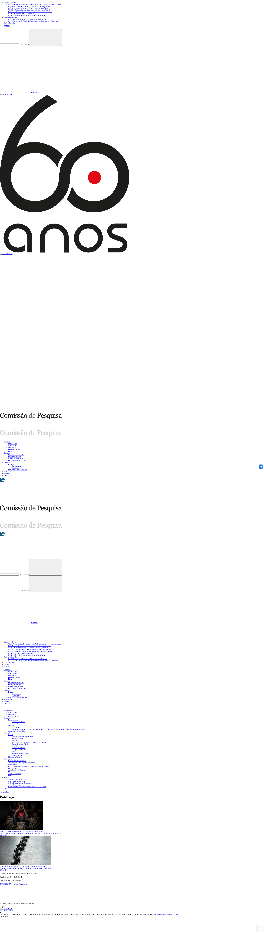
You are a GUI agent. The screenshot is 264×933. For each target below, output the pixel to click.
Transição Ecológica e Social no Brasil (20, 785)
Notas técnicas (13, 764)
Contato (6, 25)
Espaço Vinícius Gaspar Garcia (22, 737)
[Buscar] (15, 558)
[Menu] (15, 504)
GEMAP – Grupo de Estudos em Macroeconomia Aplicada (27, 19)
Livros (10, 772)
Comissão (7, 442)
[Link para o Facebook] (15, 60)
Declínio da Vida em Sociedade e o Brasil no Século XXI (27, 787)
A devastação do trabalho (16, 781)
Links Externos (17, 755)
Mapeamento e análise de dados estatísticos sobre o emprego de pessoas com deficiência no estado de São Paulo (48, 729)
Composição (12, 447)
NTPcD (10, 735)
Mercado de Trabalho (15, 757)
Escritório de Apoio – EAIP (17, 460)
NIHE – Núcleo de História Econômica (21, 14)
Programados (16, 466)
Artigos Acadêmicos (14, 774)
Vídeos (6, 473)
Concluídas (12, 725)
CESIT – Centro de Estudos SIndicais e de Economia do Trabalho (29, 10)
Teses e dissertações (18, 748)
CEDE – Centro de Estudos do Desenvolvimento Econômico (28, 8)
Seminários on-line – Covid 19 (18, 779)
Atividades (7, 462)
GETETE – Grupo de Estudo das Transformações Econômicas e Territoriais (33, 21)
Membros (15, 740)
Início (2, 792)
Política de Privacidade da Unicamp (166, 914)
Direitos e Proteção (18, 722)
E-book (14, 746)
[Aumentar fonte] (15, 76)
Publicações (8, 471)
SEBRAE (11, 775)
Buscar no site (24, 44)
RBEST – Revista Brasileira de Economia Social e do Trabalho (28, 766)
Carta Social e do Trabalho (17, 770)
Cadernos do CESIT (15, 768)
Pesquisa (7, 453)
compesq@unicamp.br (20, 884)
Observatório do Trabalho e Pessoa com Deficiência (29, 742)
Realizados (15, 468)
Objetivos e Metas (18, 738)
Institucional (8, 711)
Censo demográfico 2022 (20, 753)
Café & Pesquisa (9, 23)
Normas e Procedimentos (16, 458)
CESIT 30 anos (13, 716)
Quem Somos (12, 445)
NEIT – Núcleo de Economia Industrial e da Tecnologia (26, 15)
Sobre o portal (12, 444)
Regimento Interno (14, 449)
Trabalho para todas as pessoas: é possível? (22, 762)
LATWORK (16, 727)
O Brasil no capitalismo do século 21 (20, 783)
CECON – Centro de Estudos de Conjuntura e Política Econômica (29, 6)
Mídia (14, 751)
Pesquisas (7, 718)
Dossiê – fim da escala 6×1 (17, 761)
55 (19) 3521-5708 (6, 884)
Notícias (6, 475)
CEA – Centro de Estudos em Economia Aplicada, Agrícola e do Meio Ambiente (34, 4)
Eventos (11, 464)
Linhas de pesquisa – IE (16, 455)
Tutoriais (7, 27)
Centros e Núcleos (10, 2)
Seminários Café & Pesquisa (17, 470)
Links (10, 451)
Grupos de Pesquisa (10, 17)
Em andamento (13, 720)
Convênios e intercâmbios (16, 731)
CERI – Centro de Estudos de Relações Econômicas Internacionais (30, 12)
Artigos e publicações (19, 750)
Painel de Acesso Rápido (20, 744)
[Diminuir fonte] (46, 76)
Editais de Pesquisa (14, 457)
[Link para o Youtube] (46, 60)
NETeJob (15, 724)
